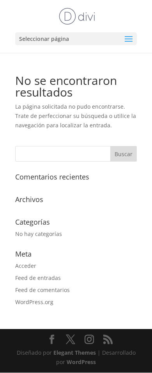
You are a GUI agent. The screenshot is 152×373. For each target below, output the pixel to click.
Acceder (25, 265)
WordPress (81, 362)
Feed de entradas (38, 278)
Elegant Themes (74, 352)
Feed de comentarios (42, 290)
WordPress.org (34, 302)
